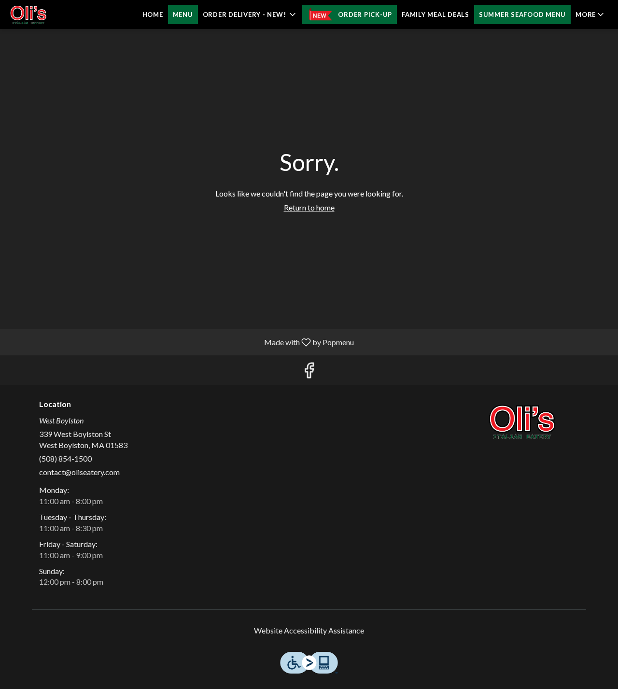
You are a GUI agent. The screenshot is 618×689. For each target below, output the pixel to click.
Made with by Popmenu (180, 342)
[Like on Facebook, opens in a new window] (309, 372)
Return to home (309, 207)
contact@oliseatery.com (79, 472)
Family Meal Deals (435, 14)
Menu (183, 14)
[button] (250, 14)
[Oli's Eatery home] (51, 14)
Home (152, 14)
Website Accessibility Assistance (309, 630)
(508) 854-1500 (65, 458)
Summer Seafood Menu (522, 14)
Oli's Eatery (522, 421)
